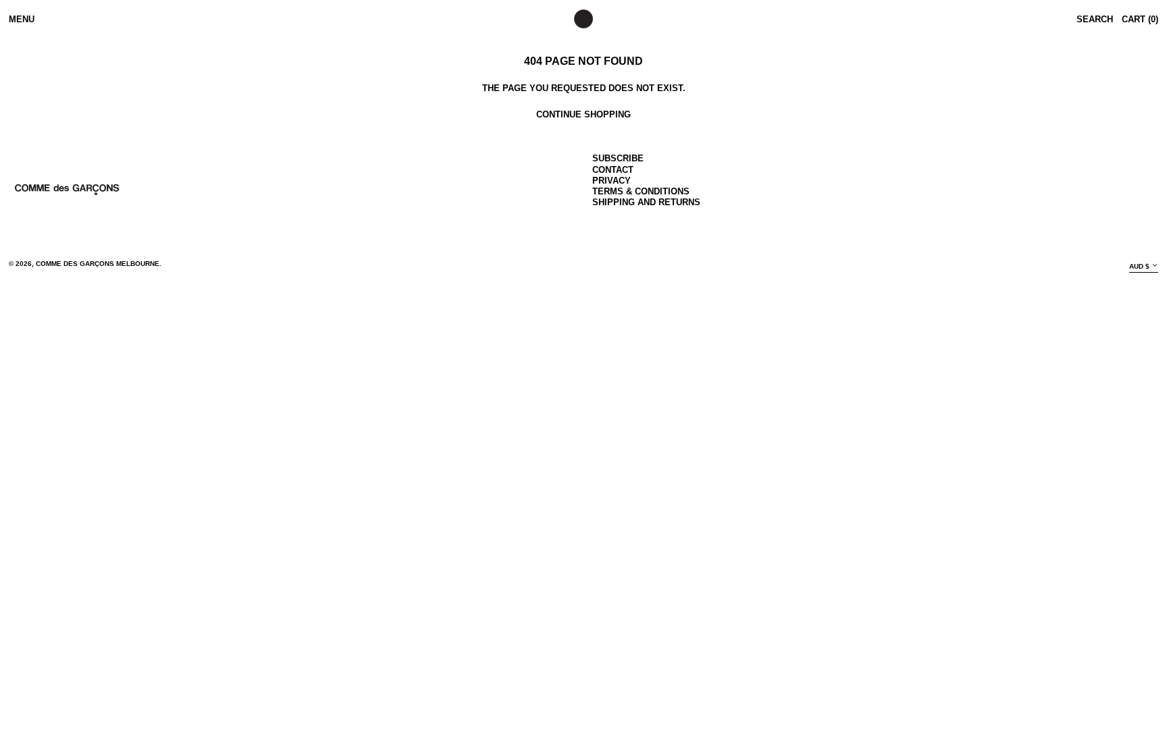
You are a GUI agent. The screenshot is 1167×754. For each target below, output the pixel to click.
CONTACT (612, 170)
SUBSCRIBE (618, 158)
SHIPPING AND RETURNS (646, 202)
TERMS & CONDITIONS (641, 191)
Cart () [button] (1140, 19)
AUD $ (1139, 265)
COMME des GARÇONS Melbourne (97, 263)
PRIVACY (611, 181)
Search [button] (1095, 19)
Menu (21, 19)
